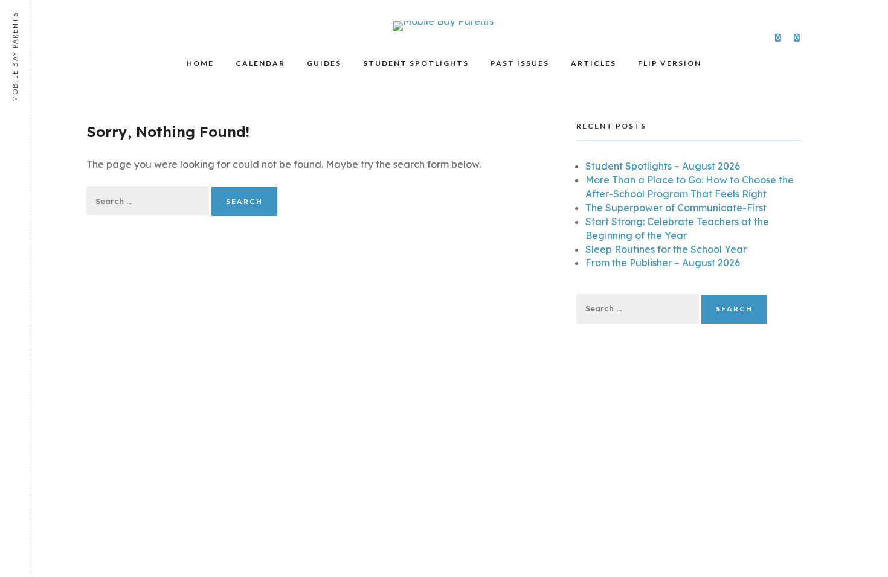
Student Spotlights (416, 63)
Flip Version (669, 63)
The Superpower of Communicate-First (676, 208)
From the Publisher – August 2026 (662, 263)
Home (200, 63)
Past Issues (520, 63)
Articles (593, 63)
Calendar (260, 63)
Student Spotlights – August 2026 (662, 166)
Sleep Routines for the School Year (666, 249)
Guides (324, 63)
